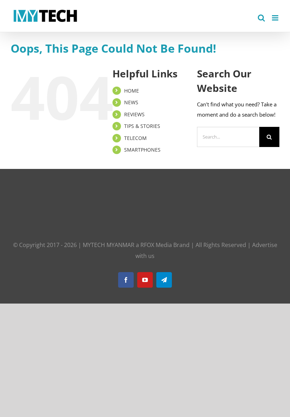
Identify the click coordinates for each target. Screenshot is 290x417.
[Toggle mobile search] (261, 18)
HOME (131, 90)
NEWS (131, 102)
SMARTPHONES (142, 149)
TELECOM (135, 138)
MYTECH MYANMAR (108, 245)
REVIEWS (134, 114)
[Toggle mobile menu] (275, 18)
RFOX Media (156, 245)
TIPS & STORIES (142, 126)
